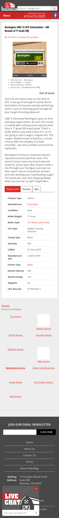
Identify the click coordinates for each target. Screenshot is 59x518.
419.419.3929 (34, 16)
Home (29, 442)
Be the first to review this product (22, 37)
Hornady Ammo (43, 335)
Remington (32, 204)
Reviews (26, 189)
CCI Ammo (15, 316)
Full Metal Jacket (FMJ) (38, 222)
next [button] (43, 75)
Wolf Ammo (15, 396)
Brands (6, 305)
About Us (29, 448)
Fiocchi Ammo (15, 335)
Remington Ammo (15, 368)
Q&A (36, 189)
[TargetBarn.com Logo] (10, 6)
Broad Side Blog (30, 468)
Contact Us (29, 455)
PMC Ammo (43, 361)
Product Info (12, 189)
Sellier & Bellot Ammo (43, 368)
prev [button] (15, 75)
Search (54, 8)
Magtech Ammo (15, 349)
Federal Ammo (43, 328)
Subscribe (46, 432)
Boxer (30, 264)
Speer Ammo (15, 382)
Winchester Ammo (43, 382)
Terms (29, 461)
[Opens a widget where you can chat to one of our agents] (20, 500)
